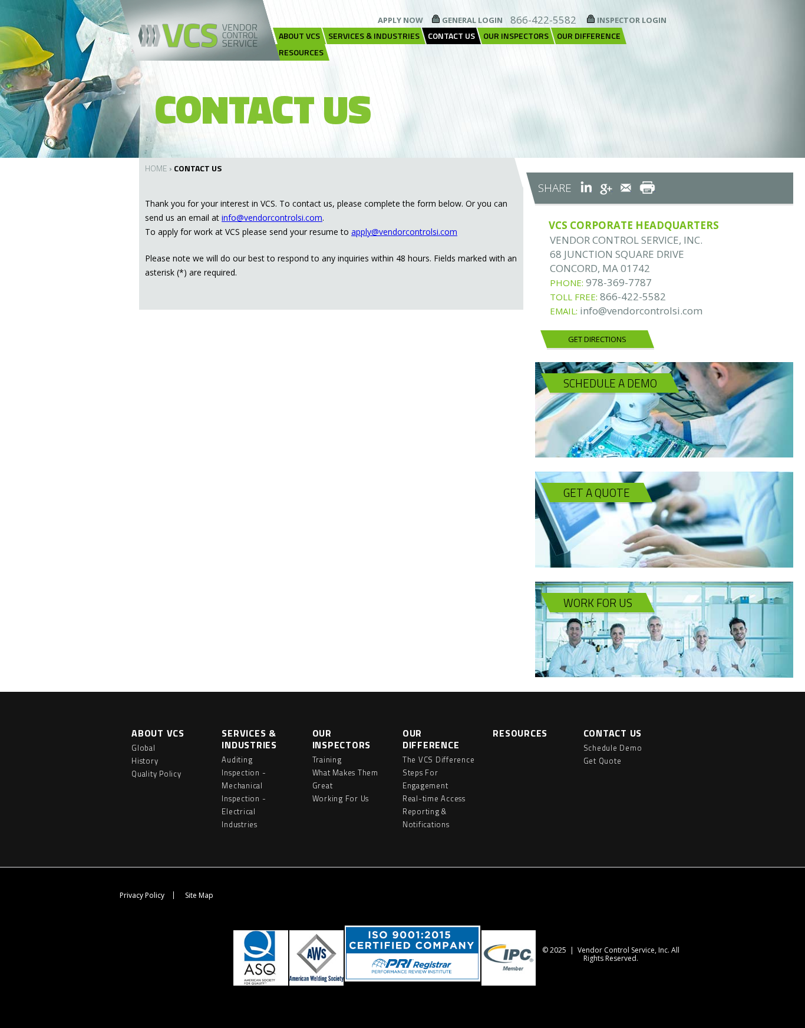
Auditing (237, 759)
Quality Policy (156, 774)
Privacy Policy (142, 895)
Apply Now (400, 20)
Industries (240, 824)
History (144, 761)
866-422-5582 (543, 19)
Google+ (606, 188)
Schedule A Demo (610, 383)
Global (143, 748)
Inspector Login (632, 20)
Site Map (199, 895)
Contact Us (451, 35)
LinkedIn (586, 188)
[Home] (200, 30)
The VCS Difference (438, 759)
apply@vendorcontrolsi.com (404, 231)
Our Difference (589, 35)
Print (647, 188)
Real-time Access (434, 798)
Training (327, 759)
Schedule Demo (612, 748)
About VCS (299, 35)
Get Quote (602, 761)
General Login (472, 20)
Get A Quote (596, 492)
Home (156, 168)
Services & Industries (374, 35)
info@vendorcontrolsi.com (272, 217)
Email (626, 188)
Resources (301, 52)
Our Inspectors (516, 35)
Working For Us (340, 798)
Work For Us (597, 602)
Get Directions (597, 339)
